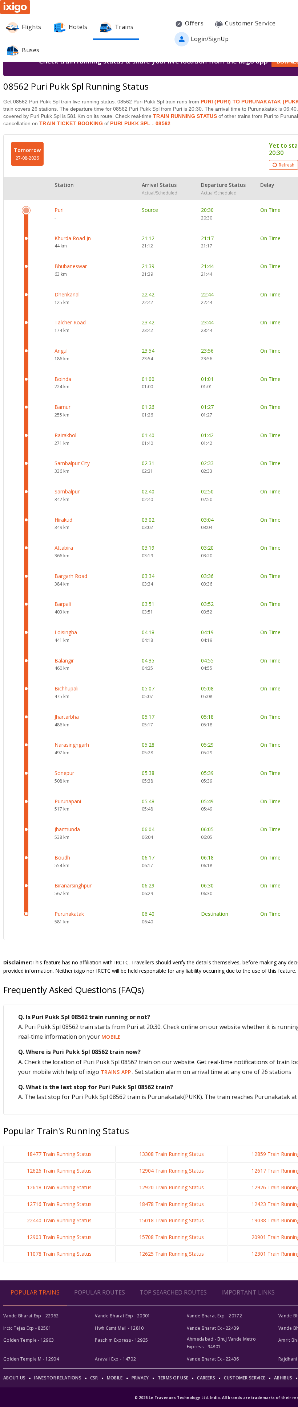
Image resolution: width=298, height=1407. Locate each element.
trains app (116, 1071)
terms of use (173, 1378)
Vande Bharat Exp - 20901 (122, 1316)
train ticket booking (71, 123)
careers (206, 1378)
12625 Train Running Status (171, 1253)
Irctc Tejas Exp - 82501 (27, 1328)
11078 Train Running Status (59, 1253)
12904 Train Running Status (171, 1170)
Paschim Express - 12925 (121, 1340)
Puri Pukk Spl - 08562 (140, 123)
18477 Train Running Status (59, 1153)
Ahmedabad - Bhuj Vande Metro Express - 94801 (221, 1342)
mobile (111, 1036)
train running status (185, 116)
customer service (244, 1378)
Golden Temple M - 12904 (31, 1359)
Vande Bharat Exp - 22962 (31, 1316)
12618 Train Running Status (59, 1187)
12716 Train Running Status (59, 1204)
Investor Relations (57, 1378)
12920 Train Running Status (171, 1187)
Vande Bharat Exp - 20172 (214, 1316)
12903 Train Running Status (59, 1237)
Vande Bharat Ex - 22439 (213, 1328)
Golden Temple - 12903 (28, 1340)
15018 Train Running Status (171, 1220)
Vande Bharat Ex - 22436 (213, 1359)
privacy (140, 1378)
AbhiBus (283, 1378)
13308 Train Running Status (171, 1153)
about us (14, 1378)
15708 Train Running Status (171, 1237)
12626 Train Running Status (59, 1170)
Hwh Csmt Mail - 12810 (119, 1328)
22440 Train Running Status (59, 1220)
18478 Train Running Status (171, 1204)
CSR (94, 1378)
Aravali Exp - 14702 (115, 1359)
